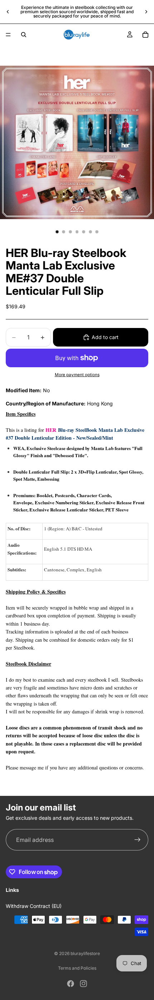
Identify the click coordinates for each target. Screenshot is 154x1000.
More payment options (77, 374)
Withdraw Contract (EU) (34, 906)
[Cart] (145, 34)
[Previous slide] (8, 12)
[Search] (24, 34)
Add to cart (105, 337)
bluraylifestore (85, 953)
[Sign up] (137, 840)
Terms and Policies (77, 968)
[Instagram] (83, 983)
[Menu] (8, 34)
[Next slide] (146, 12)
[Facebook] (70, 983)
